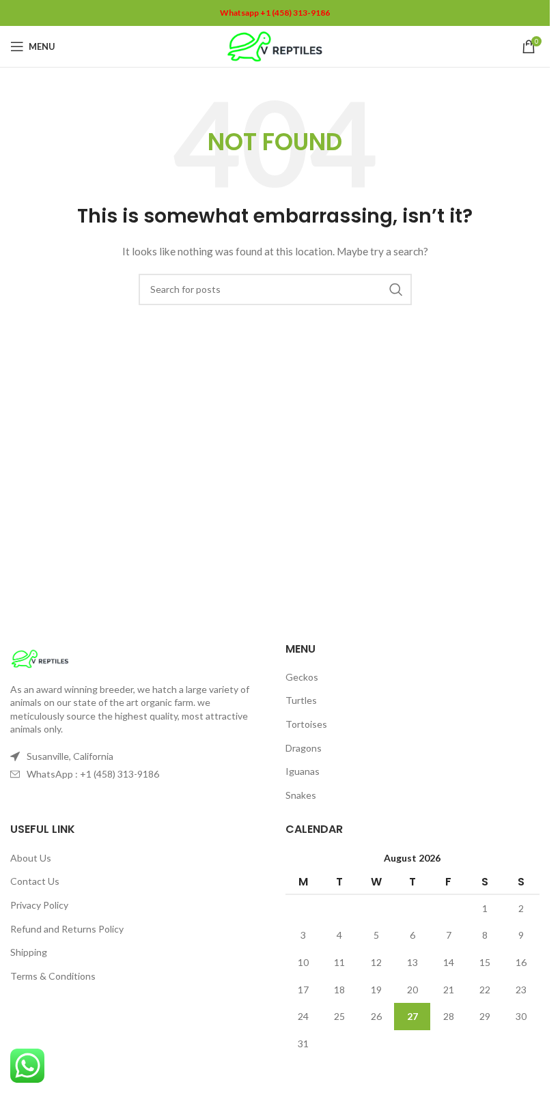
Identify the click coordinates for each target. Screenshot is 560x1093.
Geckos (301, 677)
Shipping (28, 952)
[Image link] (40, 657)
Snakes (300, 795)
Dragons (303, 748)
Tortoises (306, 724)
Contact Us (34, 881)
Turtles (301, 700)
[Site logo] (274, 45)
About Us (30, 858)
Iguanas (302, 771)
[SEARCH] (396, 289)
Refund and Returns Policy (67, 929)
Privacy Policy (39, 905)
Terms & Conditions (53, 976)
